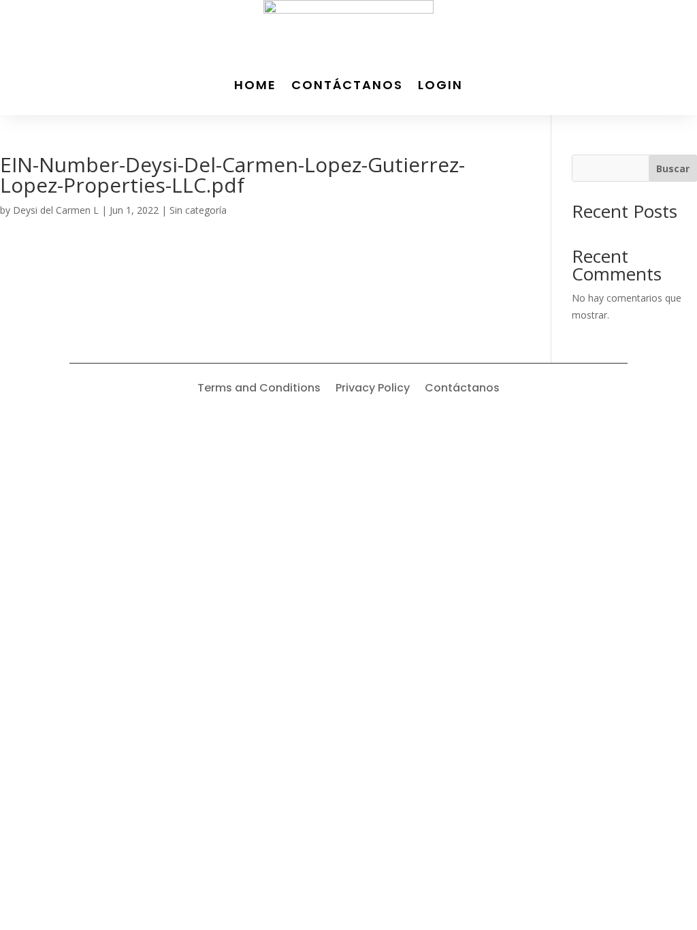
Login (440, 84)
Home (255, 84)
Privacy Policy (373, 389)
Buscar (673, 168)
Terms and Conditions (259, 389)
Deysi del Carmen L (56, 210)
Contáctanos (347, 84)
